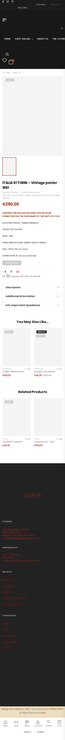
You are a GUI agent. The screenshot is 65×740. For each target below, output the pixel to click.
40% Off (41, 332)
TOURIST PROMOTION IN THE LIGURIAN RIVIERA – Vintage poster (30, 371)
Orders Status (10, 642)
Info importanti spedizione (23, 305)
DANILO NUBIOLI (25, 195)
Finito (9, 80)
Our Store (8, 586)
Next (15, 72)
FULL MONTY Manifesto (12, 441)
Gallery (6, 592)
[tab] (32, 287)
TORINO (57, 195)
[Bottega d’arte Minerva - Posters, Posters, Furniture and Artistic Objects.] (20, 21)
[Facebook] (5, 272)
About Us (42, 39)
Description (13, 287)
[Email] (18, 272)
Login (5, 623)
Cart (5, 629)
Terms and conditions (15, 598)
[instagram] (8, 1)
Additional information (20, 296)
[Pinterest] (11, 272)
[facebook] (3, 1)
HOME (7, 39)
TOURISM (5, 198)
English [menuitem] (55, 5)
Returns (6, 648)
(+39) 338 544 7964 (22, 535)
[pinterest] (13, 1)
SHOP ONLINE (22, 39)
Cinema (5, 439)
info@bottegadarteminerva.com (21, 538)
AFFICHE (14, 195)
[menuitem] (39, 4)
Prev (7, 72)
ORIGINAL (36, 195)
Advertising (35, 192)
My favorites (9, 635)
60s (9, 195)
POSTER (43, 195)
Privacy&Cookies (12, 604)
